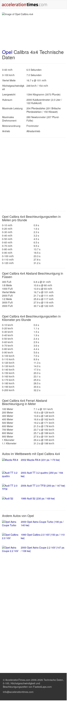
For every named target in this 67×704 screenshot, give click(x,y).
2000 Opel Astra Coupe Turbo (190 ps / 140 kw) (42, 523)
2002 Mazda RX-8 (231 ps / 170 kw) (40, 459)
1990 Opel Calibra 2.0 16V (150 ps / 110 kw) (43, 536)
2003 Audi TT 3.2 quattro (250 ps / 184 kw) (42, 474)
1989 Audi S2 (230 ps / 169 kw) (38, 498)
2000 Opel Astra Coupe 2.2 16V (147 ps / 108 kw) (42, 549)
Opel (7, 51)
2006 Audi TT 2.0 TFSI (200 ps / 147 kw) (43, 485)
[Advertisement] (33, 174)
